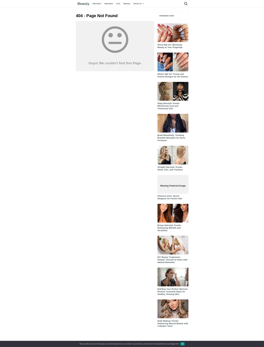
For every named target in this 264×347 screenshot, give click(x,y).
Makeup (126, 4)
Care (118, 4)
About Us (137, 4)
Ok (182, 344)
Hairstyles (96, 4)
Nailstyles (108, 4)
